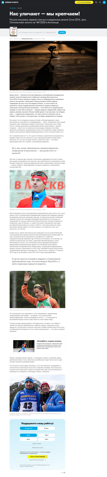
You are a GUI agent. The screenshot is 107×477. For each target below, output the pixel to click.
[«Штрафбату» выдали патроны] (38, 344)
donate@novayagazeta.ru (42, 465)
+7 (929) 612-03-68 (28, 466)
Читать (62, 32)
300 (46, 439)
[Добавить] (104, 2)
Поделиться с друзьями (36, 460)
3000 (27, 435)
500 (28, 439)
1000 (46, 435)
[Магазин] (96, 2)
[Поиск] (100, 2)
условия (48, 452)
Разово (46, 428)
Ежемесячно (28, 428)
